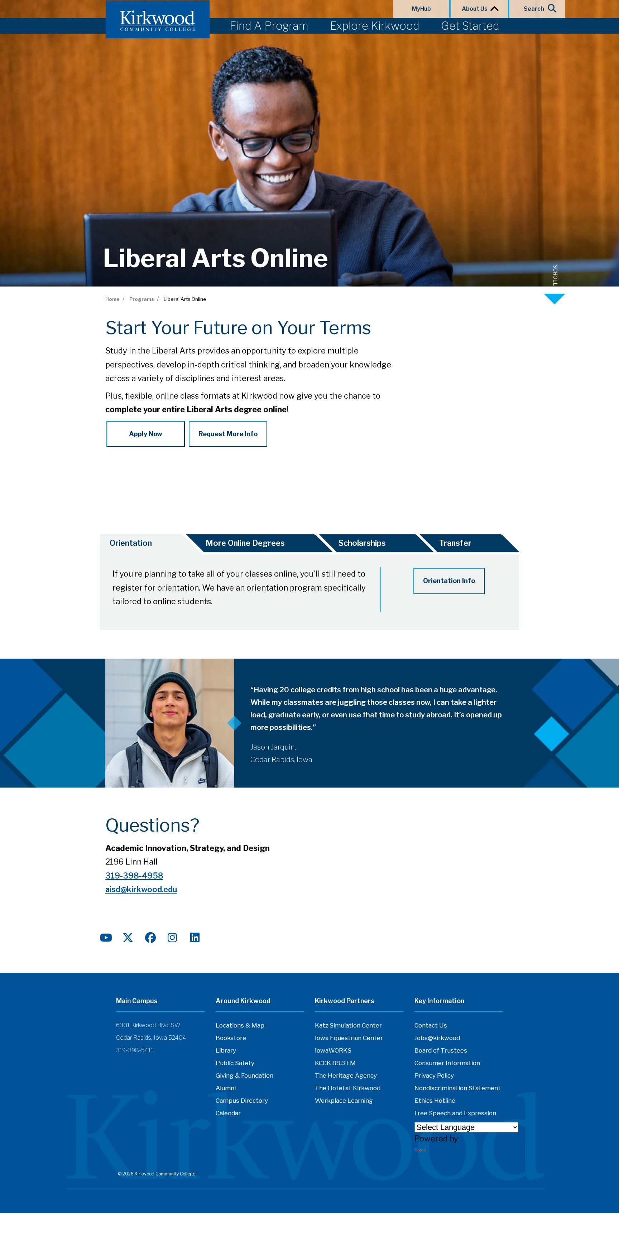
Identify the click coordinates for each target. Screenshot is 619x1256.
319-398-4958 (134, 875)
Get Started (470, 26)
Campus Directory (242, 1100)
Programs (141, 299)
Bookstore (231, 1037)
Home (112, 299)
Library (226, 1050)
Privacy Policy (434, 1075)
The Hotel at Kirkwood (347, 1088)
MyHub (421, 8)
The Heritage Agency (346, 1075)
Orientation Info (449, 580)
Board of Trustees (440, 1050)
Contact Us (430, 1025)
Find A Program (269, 26)
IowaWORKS (333, 1050)
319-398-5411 (134, 1050)
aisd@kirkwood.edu (141, 889)
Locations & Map (240, 1025)
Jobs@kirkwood (437, 1037)
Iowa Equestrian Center (349, 1037)
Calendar (228, 1113)
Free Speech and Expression (455, 1113)
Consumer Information (447, 1063)
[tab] (141, 544)
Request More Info (228, 434)
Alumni (226, 1088)
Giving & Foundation (244, 1075)
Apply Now (145, 434)
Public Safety (235, 1063)
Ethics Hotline (434, 1100)
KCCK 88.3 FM (335, 1063)
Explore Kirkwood (374, 26)
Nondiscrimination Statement (457, 1088)
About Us (476, 8)
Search (534, 8)
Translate (445, 1150)
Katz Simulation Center (348, 1025)
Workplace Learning (344, 1100)
